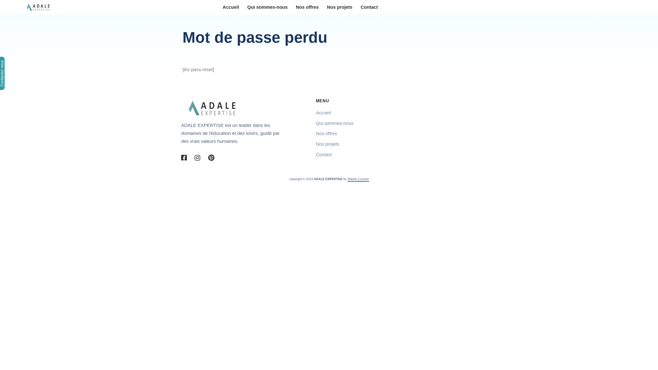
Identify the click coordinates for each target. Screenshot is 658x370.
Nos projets (339, 7)
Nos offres (307, 7)
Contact (369, 7)
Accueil (231, 7)
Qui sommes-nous (267, 7)
